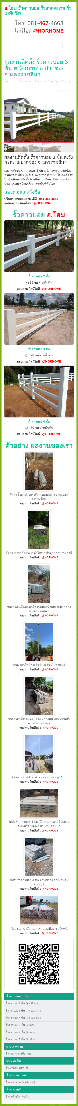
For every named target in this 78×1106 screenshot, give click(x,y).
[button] (39, 963)
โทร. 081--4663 (39, 23)
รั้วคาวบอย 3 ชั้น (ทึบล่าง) (21, 1024)
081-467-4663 (48, 198)
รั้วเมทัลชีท (13, 1060)
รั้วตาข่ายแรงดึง (16, 1075)
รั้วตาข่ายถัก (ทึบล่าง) (18, 1096)
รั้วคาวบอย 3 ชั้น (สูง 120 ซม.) (52, 81)
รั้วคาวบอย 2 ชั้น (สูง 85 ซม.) (23, 1003)
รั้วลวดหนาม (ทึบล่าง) (18, 1053)
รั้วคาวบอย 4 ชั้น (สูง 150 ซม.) (23, 1017)
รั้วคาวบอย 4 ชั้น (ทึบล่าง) (21, 1032)
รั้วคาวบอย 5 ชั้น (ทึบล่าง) (21, 1039)
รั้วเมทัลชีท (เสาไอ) (17, 1067)
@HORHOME (43, 203)
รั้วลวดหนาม (14, 1046)
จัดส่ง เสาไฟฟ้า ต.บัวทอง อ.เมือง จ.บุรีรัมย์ (39, 777)
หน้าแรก (9, 81)
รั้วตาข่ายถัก (14, 1089)
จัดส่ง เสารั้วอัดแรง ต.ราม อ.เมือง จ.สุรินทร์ (39, 928)
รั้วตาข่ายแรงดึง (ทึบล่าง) (20, 1082)
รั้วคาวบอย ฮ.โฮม (18, 996)
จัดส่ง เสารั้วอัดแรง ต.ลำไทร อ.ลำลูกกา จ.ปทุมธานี (39, 553)
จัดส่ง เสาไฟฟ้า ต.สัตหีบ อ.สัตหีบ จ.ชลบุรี (38, 665)
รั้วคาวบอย (24, 81)
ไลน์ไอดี (39, 31)
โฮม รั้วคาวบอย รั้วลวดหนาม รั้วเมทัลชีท (38, 10)
